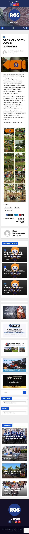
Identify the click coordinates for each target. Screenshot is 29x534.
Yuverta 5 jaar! (10, 456)
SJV (4, 37)
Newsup (10, 531)
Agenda (6, 486)
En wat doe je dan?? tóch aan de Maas (13, 490)
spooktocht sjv (9, 218)
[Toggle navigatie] (13, 28)
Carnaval (6, 434)
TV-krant (14, 22)
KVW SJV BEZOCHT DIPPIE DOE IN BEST (20, 221)
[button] (24, 28)
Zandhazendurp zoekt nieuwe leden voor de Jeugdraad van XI (14, 438)
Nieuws (6, 453)
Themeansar (18, 531)
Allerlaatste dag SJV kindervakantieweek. (13, 253)
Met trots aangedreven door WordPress (12, 529)
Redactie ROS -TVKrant (18, 51)
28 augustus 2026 (10, 441)
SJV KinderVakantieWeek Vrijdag (13, 288)
